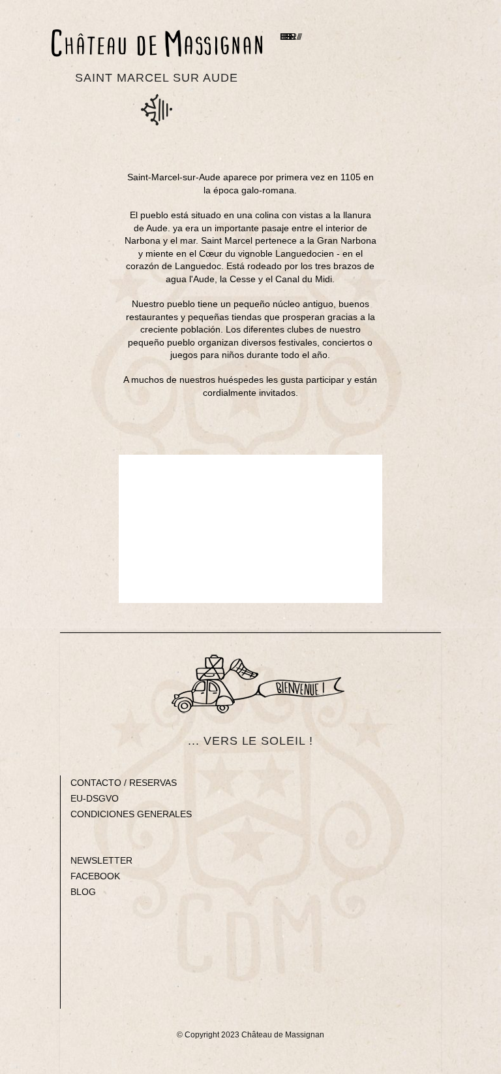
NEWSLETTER (101, 860)
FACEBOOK (95, 876)
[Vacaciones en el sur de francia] (156, 43)
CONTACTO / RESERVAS (123, 782)
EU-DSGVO (94, 798)
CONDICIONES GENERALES (131, 814)
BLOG (83, 892)
